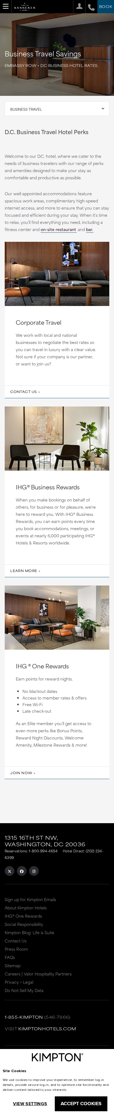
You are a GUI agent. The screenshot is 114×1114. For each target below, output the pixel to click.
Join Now (21, 772)
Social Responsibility (24, 924)
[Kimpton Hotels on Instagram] (34, 871)
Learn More (23, 570)
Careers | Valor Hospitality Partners (38, 974)
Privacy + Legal (19, 982)
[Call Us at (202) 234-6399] (90, 6)
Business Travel (26, 109)
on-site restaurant (58, 229)
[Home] (24, 8)
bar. (89, 229)
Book (105, 6)
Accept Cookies (81, 1103)
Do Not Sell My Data (24, 990)
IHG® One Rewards (23, 916)
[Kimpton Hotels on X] (9, 871)
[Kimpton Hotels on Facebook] (22, 871)
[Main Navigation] (6, 6)
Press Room (16, 949)
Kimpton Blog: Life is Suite (29, 932)
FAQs (10, 957)
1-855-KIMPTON (24, 1017)
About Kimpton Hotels (26, 907)
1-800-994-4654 (43, 850)
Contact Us (23, 391)
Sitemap (12, 965)
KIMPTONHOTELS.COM (47, 1028)
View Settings (30, 1104)
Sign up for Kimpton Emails (30, 899)
